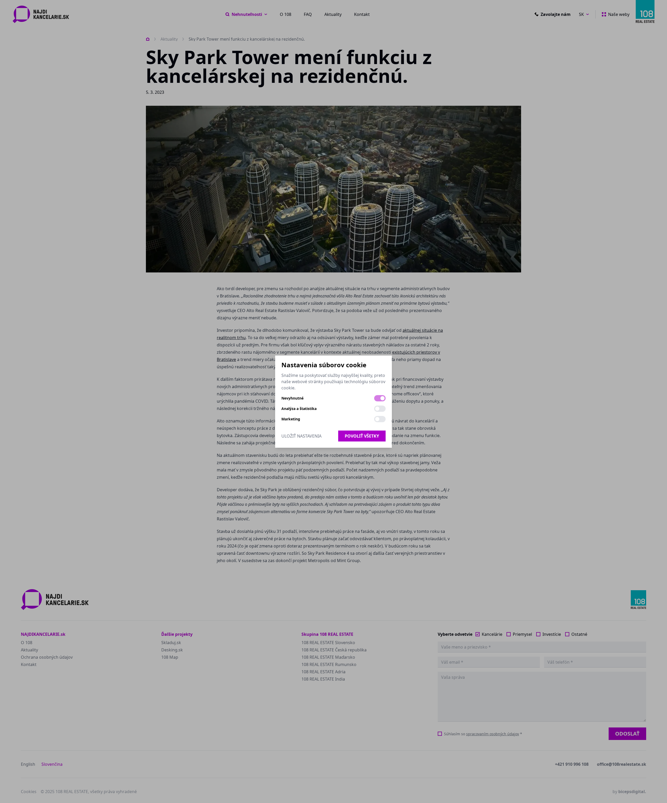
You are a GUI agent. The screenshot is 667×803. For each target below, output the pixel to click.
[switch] (380, 398)
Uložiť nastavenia (301, 436)
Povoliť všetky (362, 436)
